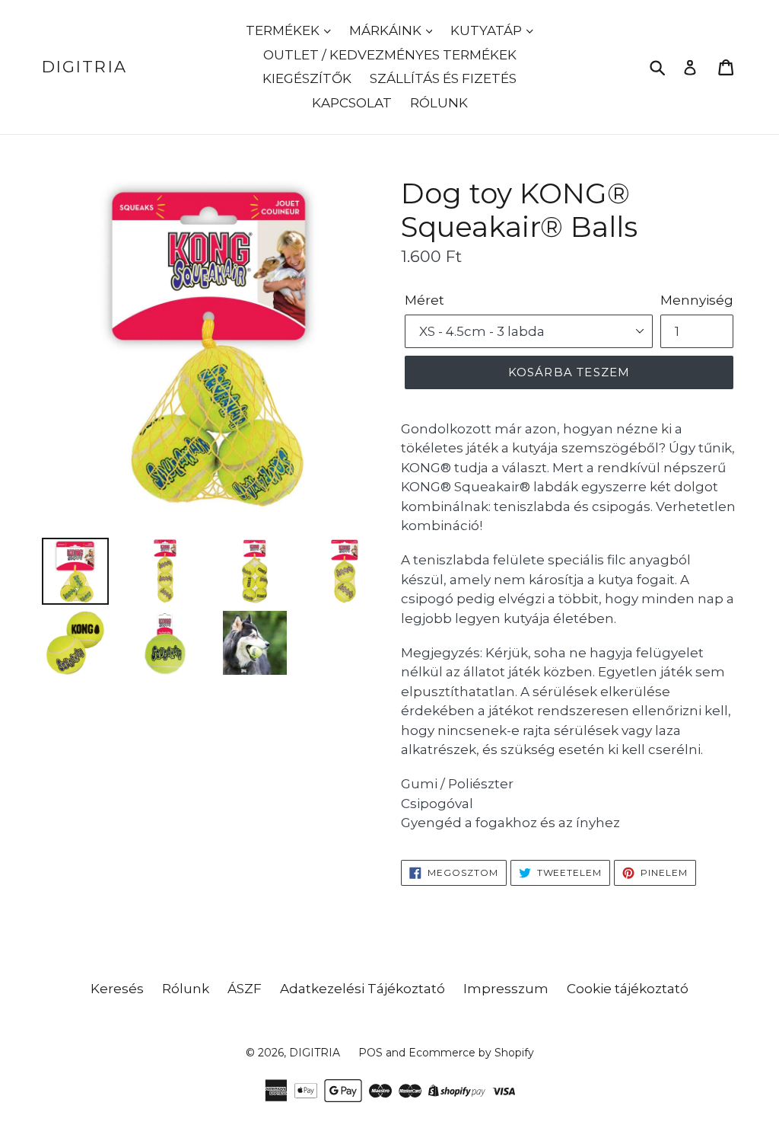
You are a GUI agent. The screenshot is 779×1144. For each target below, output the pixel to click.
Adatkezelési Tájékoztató (362, 988)
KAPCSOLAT (352, 102)
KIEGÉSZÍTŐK (306, 78)
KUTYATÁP (487, 30)
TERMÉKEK (284, 30)
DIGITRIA (84, 66)
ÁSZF (244, 988)
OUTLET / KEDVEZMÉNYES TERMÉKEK (390, 54)
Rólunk (185, 988)
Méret (424, 300)
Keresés (117, 988)
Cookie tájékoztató (627, 988)
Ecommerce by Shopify (471, 1052)
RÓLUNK (439, 102)
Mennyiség (696, 300)
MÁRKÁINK (386, 30)
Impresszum (505, 988)
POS (370, 1052)
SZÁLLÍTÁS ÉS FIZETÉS (443, 78)
